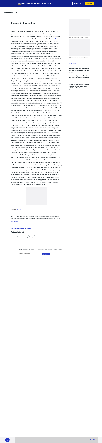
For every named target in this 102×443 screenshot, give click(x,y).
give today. (14, 221)
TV (32, 3)
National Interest (10, 12)
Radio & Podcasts (25, 3)
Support (49, 3)
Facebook (17, 209)
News (19, 3)
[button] (7, 440)
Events (38, 3)
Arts (35, 3)
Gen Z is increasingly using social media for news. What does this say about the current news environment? (79, 77)
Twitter (20, 209)
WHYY (9, 3)
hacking (57, 39)
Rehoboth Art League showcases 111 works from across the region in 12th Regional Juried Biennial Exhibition (79, 86)
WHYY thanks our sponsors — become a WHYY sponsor (35, 205)
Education (43, 3)
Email (23, 209)
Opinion (13, 20)
